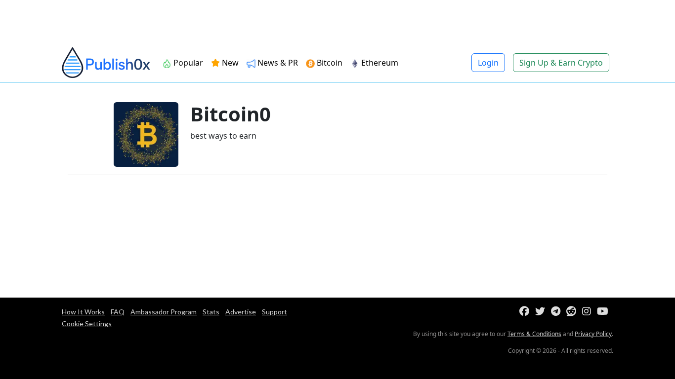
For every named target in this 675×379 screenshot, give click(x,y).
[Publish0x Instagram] (588, 311)
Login (488, 62)
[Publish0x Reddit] (573, 311)
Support (274, 311)
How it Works (83, 311)
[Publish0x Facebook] (526, 311)
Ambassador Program (163, 311)
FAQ (118, 311)
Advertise (240, 311)
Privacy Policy (593, 334)
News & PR (276, 62)
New (229, 62)
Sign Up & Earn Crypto (561, 62)
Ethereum (378, 62)
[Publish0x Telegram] (557, 311)
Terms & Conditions (534, 334)
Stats (211, 311)
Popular (187, 62)
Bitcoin (328, 62)
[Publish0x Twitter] (542, 311)
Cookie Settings (87, 323)
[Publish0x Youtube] (604, 311)
